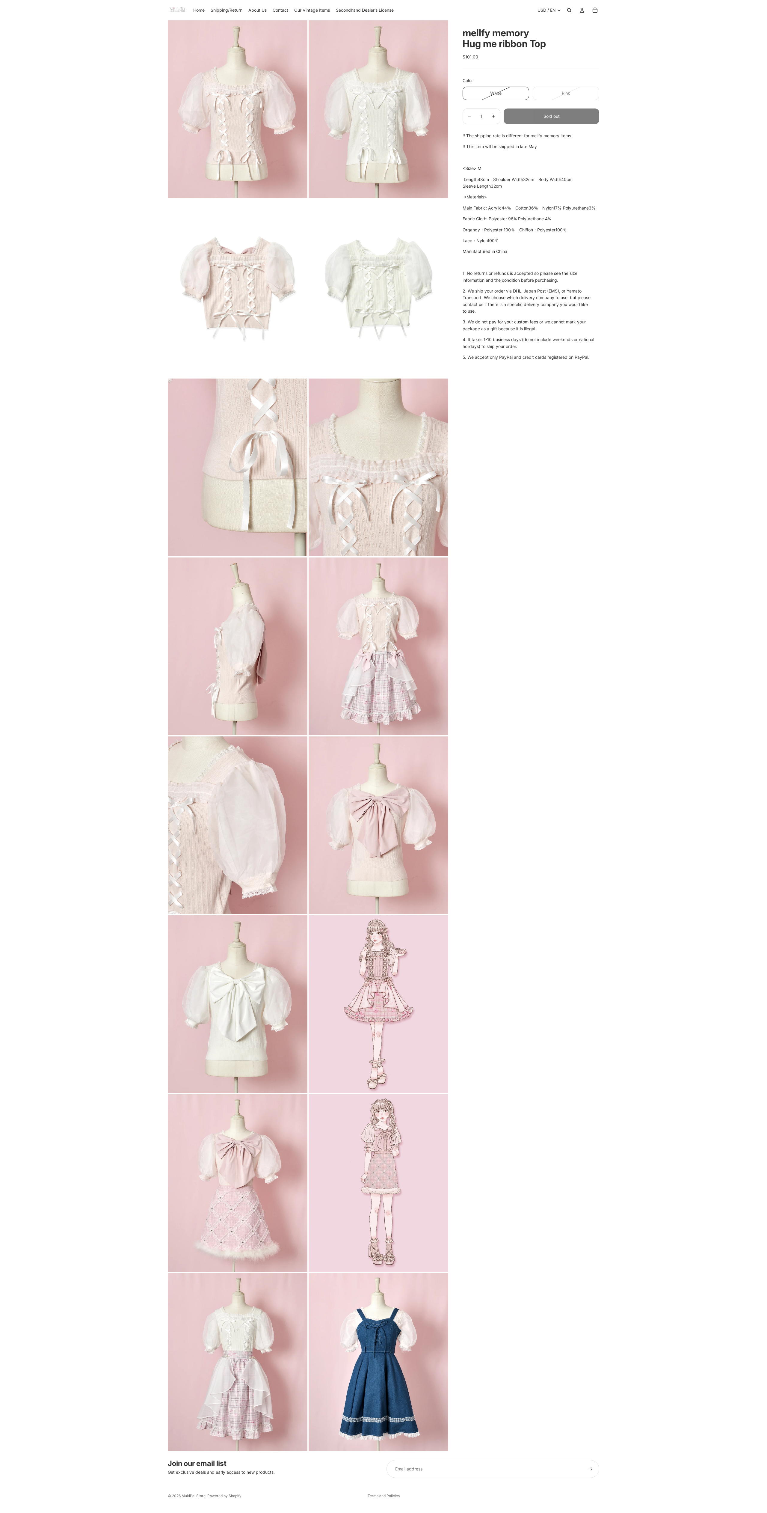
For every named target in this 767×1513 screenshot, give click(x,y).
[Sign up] (590, 1469)
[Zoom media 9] (237, 825)
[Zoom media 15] (237, 1362)
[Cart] (595, 10)
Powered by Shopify (224, 1496)
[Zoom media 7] (237, 646)
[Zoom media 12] (378, 1004)
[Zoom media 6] (378, 467)
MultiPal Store (194, 1496)
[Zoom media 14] (378, 1183)
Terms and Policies (384, 1496)
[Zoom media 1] (237, 109)
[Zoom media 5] (237, 467)
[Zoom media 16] (378, 1362)
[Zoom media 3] (237, 288)
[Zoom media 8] (378, 646)
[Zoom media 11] (237, 1004)
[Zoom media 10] (378, 825)
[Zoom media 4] (378, 288)
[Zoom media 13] (237, 1183)
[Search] (569, 10)
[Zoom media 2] (378, 109)
